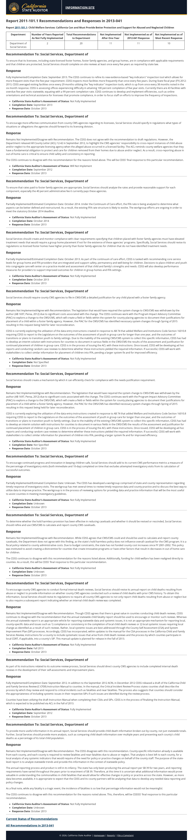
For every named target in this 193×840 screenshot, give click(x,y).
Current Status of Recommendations (32, 819)
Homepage (99, 835)
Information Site (80, 7)
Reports (111, 835)
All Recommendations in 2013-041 (30, 825)
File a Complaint (125, 835)
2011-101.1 (21, 27)
